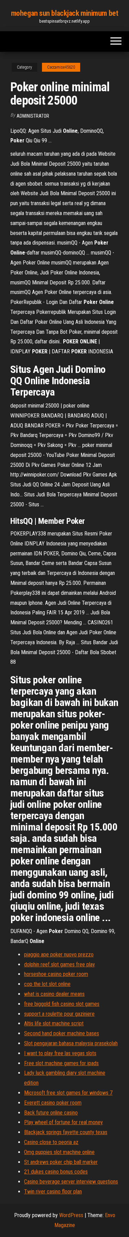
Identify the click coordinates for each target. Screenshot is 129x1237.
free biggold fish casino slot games (61, 1004)
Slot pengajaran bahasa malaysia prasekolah (71, 1043)
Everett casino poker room (53, 1102)
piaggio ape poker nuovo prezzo (59, 954)
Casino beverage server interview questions (71, 1181)
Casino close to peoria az (51, 1142)
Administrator (33, 116)
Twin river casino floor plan (53, 1191)
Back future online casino (51, 1112)
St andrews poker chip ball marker (61, 1162)
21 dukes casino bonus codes (56, 1171)
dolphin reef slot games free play (59, 964)
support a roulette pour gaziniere (59, 1014)
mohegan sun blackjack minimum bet (64, 13)
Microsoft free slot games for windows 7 (68, 1092)
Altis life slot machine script (54, 1023)
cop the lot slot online (47, 984)
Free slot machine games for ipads (61, 1063)
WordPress (71, 1215)
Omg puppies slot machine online (59, 1152)
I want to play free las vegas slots (60, 1053)
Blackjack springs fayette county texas (65, 1132)
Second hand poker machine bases (61, 1033)
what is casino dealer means (54, 994)
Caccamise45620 (61, 67)
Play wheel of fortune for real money (63, 1122)
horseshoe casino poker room (56, 974)
